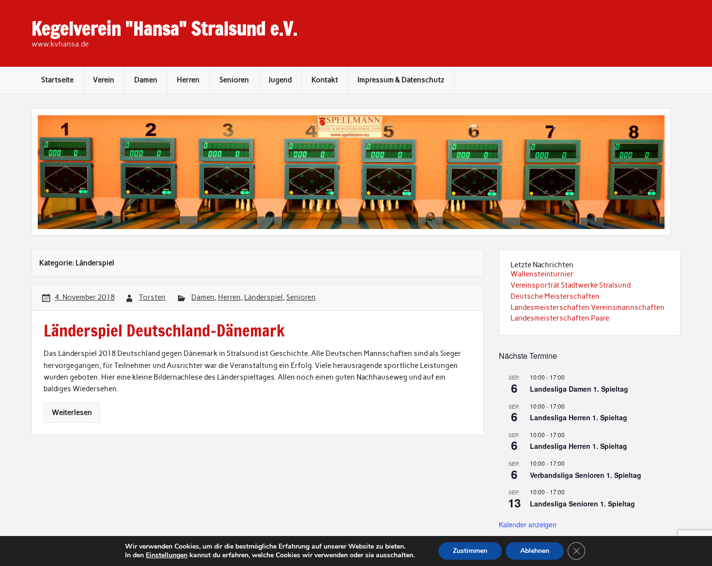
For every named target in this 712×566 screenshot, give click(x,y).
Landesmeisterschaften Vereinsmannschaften (588, 307)
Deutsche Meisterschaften (555, 296)
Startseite (57, 80)
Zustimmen (470, 550)
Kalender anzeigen (528, 524)
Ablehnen (534, 550)
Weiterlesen (72, 412)
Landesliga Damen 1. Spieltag (579, 389)
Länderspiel (263, 297)
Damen (145, 80)
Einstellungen (166, 555)
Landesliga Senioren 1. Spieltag (582, 503)
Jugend (280, 80)
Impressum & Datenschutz (400, 80)
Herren (188, 80)
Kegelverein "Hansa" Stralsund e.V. (164, 28)
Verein (103, 80)
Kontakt (324, 80)
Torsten (152, 297)
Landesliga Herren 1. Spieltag (578, 417)
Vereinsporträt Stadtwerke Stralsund (571, 285)
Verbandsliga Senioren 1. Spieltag (585, 475)
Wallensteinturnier (542, 274)
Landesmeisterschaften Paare (560, 318)
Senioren (234, 80)
